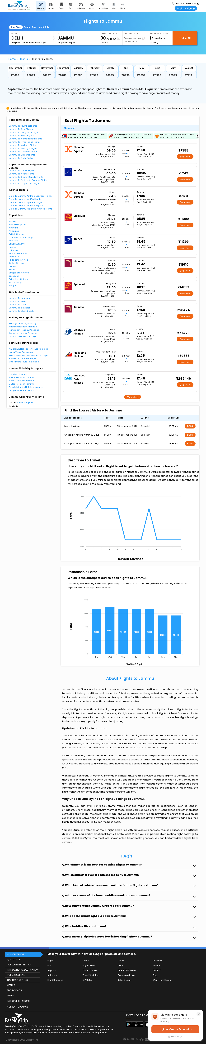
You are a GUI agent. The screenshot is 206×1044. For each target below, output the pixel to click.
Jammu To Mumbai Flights (23, 125)
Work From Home (162, 980)
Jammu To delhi (17, 304)
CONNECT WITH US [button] (17, 980)
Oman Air (14, 256)
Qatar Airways (16, 263)
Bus (49, 965)
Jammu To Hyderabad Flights (25, 141)
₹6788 (62, 75)
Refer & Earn (124, 980)
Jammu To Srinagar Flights (23, 148)
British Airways (16, 234)
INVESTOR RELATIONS (18, 1001)
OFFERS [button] (11, 985)
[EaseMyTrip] (19, 6)
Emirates (14, 240)
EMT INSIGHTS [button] (14, 990)
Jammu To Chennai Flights (23, 151)
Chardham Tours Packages (24, 361)
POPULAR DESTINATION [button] (19, 964)
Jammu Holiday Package (22, 336)
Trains (121, 960)
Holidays (157, 960)
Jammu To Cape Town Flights (25, 183)
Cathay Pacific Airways (21, 237)
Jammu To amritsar (19, 307)
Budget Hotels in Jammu (22, 390)
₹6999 (94, 75)
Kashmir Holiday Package (23, 326)
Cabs (120, 965)
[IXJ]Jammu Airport (66, 42)
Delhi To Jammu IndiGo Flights (25, 199)
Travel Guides (90, 970)
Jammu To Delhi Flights (21, 158)
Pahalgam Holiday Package (24, 329)
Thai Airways (16, 282)
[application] (130, 522)
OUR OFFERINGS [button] (15, 954)
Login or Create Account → (175, 1029)
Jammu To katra (18, 301)
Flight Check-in (55, 980)
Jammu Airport (25, 402)
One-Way (16, 27)
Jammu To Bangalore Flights (24, 132)
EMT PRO (157, 970)
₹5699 (15, 75)
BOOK (190, 426)
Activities (52, 975)
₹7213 (188, 75)
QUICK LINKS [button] (13, 959)
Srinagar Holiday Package (23, 323)
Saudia (13, 266)
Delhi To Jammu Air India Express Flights (30, 195)
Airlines (156, 965)
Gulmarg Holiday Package (23, 333)
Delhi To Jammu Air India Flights (26, 205)
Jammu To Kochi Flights (21, 173)
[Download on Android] (134, 1026)
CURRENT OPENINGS (17, 1006)
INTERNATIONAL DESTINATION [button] (22, 969)
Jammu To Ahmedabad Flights (25, 138)
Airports (51, 970)
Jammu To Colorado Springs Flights (28, 180)
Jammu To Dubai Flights (22, 170)
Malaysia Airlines (18, 253)
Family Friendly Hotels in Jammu (26, 387)
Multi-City (44, 27)
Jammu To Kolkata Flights (22, 145)
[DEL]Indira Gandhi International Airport (29, 42)
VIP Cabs (87, 980)
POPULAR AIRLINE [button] (16, 975)
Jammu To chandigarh (21, 310)
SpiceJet (14, 275)
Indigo (12, 247)
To (59, 33)
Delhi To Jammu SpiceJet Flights (26, 202)
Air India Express (18, 224)
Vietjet (12, 285)
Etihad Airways (17, 243)
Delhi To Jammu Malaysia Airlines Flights (30, 208)
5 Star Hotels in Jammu (21, 383)
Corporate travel (126, 975)
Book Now (185, 156)
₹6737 (47, 75)
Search (185, 38)
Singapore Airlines (19, 272)
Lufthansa (14, 250)
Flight (50, 960)
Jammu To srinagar (19, 298)
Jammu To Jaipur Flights (22, 154)
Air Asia (13, 221)
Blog (155, 975)
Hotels (86, 960)
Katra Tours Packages (21, 352)
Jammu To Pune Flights (21, 135)
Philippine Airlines (18, 259)
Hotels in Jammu (18, 374)
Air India (13, 227)
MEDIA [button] (10, 995)
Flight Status (89, 965)
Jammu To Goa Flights (21, 129)
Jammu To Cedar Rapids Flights (26, 176)
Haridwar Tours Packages (23, 358)
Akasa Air (14, 230)
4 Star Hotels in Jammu (21, 380)
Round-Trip (30, 27)
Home (12, 59)
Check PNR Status (127, 970)
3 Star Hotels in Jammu (21, 377)
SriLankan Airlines (18, 279)
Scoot (12, 269)
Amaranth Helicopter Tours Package (29, 348)
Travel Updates (90, 975)
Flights (24, 59)
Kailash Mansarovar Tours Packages (29, 355)
